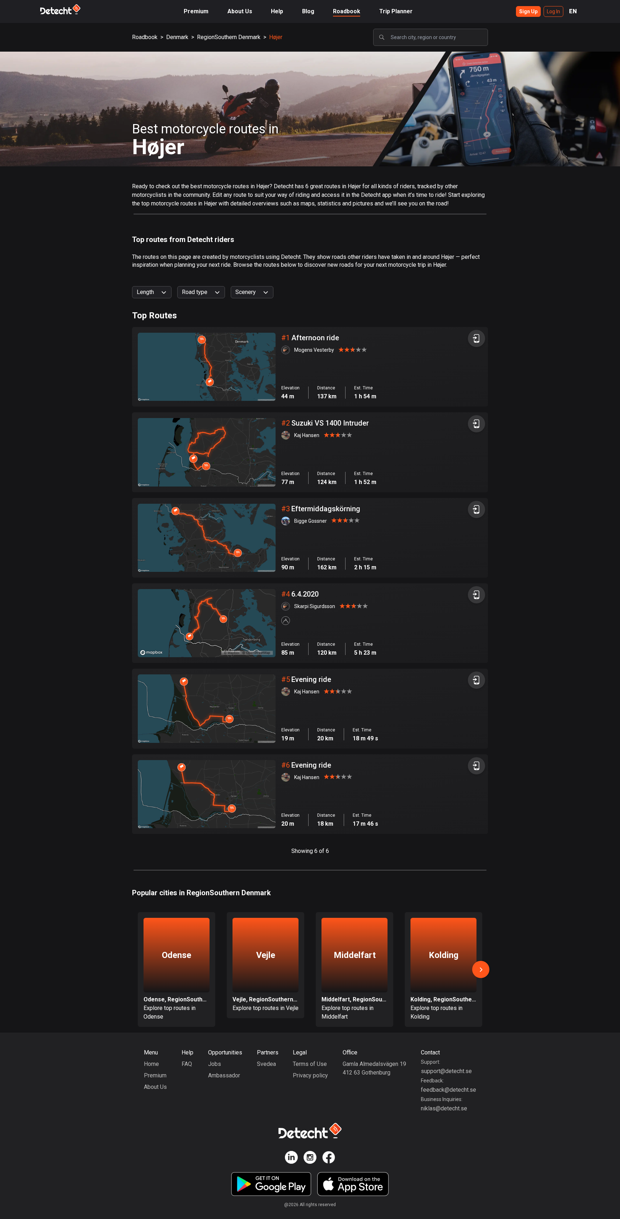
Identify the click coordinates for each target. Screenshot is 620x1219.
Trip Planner (396, 11)
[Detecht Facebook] (328, 1158)
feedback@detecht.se (448, 1089)
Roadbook (346, 11)
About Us (239, 11)
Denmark (177, 37)
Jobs (214, 1064)
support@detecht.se (446, 1071)
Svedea (266, 1064)
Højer (275, 37)
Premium (196, 11)
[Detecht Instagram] (310, 1158)
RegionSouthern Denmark (228, 37)
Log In (553, 11)
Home (151, 1064)
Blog (308, 11)
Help (277, 11)
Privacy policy (310, 1075)
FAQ (187, 1064)
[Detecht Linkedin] (291, 1158)
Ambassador (224, 1075)
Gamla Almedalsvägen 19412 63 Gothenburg (374, 1068)
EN (573, 11)
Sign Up (528, 11)
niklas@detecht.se (444, 1108)
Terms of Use (310, 1064)
